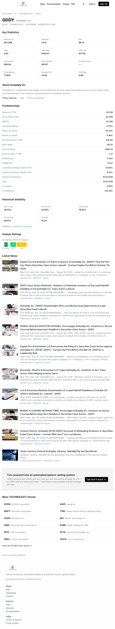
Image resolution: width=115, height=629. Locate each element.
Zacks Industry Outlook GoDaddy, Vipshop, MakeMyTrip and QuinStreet (58, 451)
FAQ (73, 4)
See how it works (95, 479)
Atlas (42, 4)
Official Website (9, 98)
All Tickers (7, 13)
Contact (9, 596)
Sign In (92, 4)
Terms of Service (13, 620)
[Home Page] (23, 4)
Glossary (10, 608)
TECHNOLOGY (26, 13)
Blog (8, 589)
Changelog (11, 593)
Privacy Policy (12, 623)
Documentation (54, 4)
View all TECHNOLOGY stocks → (17, 545)
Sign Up (103, 4)
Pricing (66, 4)
